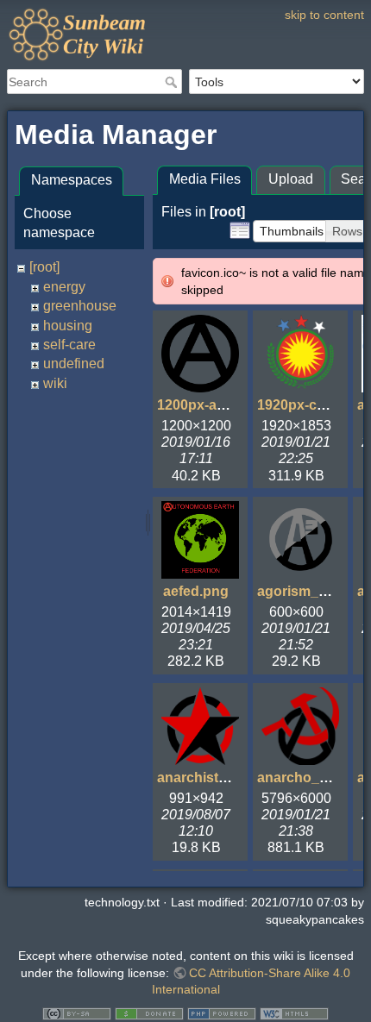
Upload (290, 179)
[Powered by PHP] (221, 1012)
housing (67, 325)
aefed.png (196, 591)
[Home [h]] (185, 11)
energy (64, 286)
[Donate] (149, 1012)
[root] (44, 267)
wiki (55, 383)
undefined (73, 363)
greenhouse (79, 305)
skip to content (324, 15)
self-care (69, 344)
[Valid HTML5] (294, 1012)
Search (173, 82)
